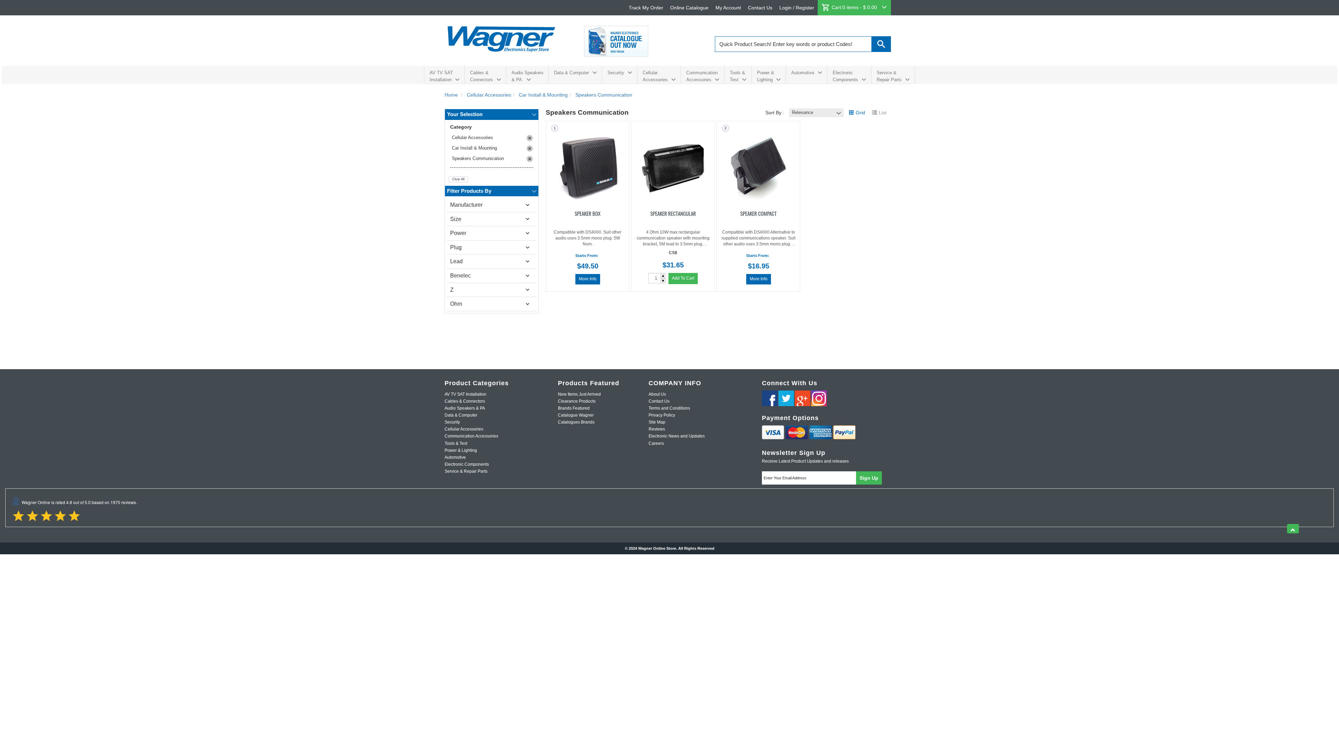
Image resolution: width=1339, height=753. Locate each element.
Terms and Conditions (669, 408)
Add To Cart (683, 278)
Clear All (458, 179)
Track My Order (646, 7)
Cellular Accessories (655, 76)
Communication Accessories (702, 76)
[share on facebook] (770, 398)
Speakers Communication (478, 158)
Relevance (802, 112)
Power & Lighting (765, 76)
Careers (656, 443)
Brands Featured (574, 408)
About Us (657, 394)
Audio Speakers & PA (528, 76)
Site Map (657, 422)
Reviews (657, 429)
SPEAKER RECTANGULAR (673, 213)
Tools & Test (737, 76)
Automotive (802, 72)
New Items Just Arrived (579, 394)
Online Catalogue (689, 7)
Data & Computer (571, 72)
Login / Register (796, 7)
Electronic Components (845, 76)
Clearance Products (577, 401)
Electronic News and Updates (677, 436)
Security (615, 72)
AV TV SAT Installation (441, 76)
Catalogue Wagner (576, 415)
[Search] (881, 44)
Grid (860, 112)
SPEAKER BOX (587, 213)
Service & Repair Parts (889, 76)
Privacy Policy (662, 415)
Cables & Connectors (481, 76)
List (882, 112)
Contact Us (760, 7)
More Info (588, 278)
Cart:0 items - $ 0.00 (855, 7)
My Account (728, 7)
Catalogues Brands (576, 422)
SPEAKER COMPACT (758, 213)
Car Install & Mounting (474, 148)
